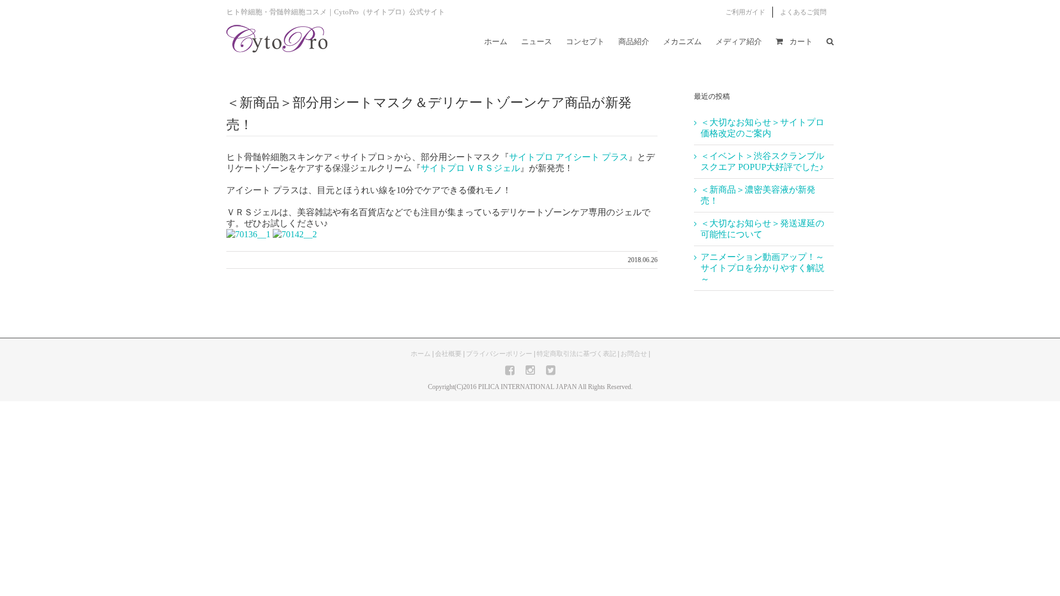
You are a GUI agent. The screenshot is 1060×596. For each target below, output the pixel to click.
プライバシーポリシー (499, 354)
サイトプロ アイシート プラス (568, 157)
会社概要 (448, 354)
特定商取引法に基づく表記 (576, 354)
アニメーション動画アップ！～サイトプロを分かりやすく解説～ (762, 268)
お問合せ (634, 354)
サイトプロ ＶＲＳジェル (470, 168)
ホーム (421, 354)
